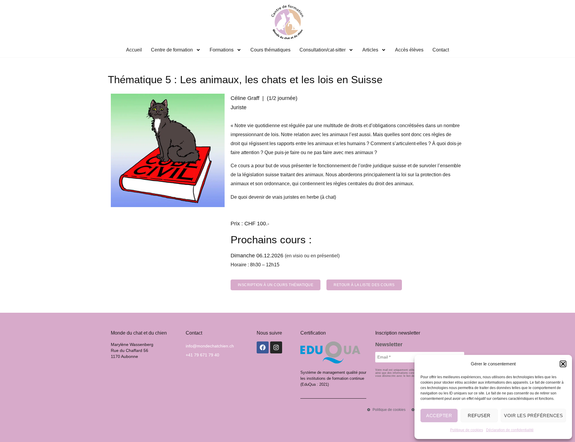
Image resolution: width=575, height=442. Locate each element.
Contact (440, 49)
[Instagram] (276, 347)
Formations (222, 49)
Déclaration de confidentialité (510, 430)
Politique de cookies (466, 430)
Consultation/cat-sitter (322, 49)
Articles (370, 49)
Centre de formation (172, 49)
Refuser (479, 415)
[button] (563, 364)
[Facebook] (263, 347)
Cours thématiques (270, 49)
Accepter (439, 415)
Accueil (134, 49)
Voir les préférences (533, 415)
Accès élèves (409, 49)
